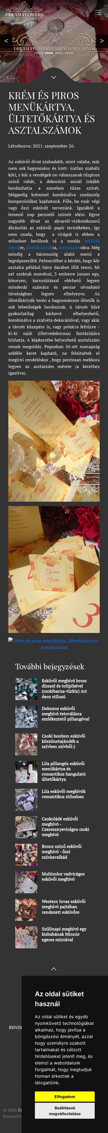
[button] (6, 41)
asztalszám (69, 247)
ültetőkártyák (39, 247)
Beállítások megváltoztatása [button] (65, 1110)
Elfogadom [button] (65, 1096)
